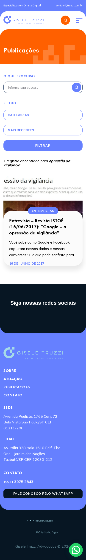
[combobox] (37, 115)
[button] (76, 550)
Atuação (12, 379)
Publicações (16, 387)
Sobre (9, 370)
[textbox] (37, 115)
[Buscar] (65, 20)
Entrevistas (43, 210)
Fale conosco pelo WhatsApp (43, 493)
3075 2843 (18, 481)
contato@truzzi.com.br (69, 5)
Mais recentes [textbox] (21, 130)
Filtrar (43, 145)
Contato (12, 395)
